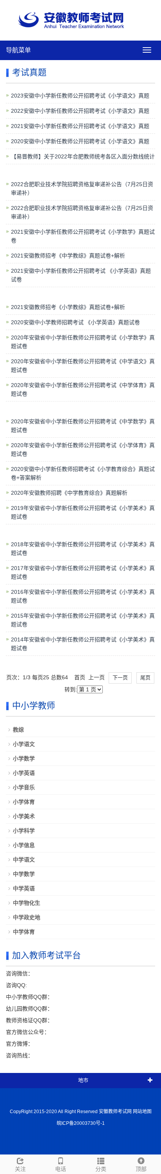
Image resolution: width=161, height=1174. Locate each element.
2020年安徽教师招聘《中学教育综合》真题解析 (69, 493)
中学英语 (24, 888)
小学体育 (24, 802)
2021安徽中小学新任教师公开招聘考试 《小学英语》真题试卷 (81, 275)
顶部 (141, 1169)
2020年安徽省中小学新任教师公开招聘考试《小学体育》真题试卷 (83, 449)
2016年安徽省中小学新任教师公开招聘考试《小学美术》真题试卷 (83, 596)
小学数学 (24, 758)
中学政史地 (26, 917)
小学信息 (24, 845)
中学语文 (24, 859)
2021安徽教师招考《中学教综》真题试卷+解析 (68, 255)
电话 (60, 1169)
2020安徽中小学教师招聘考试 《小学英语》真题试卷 (75, 322)
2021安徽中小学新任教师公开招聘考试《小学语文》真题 (80, 126)
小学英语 (24, 773)
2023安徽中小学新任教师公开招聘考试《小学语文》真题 (80, 95)
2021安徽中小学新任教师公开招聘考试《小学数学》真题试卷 (83, 236)
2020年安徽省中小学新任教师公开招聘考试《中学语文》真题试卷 (83, 365)
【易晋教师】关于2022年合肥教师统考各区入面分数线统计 (83, 156)
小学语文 (24, 744)
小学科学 (24, 831)
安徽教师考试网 (115, 1111)
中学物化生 (26, 903)
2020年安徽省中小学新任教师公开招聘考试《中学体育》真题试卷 (83, 389)
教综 (18, 729)
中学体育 (24, 932)
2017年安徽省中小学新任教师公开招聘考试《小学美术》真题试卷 (83, 572)
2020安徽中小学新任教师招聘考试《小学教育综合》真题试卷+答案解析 (83, 473)
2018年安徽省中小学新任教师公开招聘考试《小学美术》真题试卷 (83, 548)
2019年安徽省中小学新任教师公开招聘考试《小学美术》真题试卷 (83, 512)
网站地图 (142, 1111)
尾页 (145, 677)
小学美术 (24, 816)
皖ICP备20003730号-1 (81, 1123)
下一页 (120, 677)
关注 (20, 1169)
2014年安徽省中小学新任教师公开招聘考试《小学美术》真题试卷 (83, 643)
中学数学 (24, 874)
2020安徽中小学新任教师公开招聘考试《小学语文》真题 (80, 141)
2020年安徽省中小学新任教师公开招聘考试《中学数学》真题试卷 (83, 425)
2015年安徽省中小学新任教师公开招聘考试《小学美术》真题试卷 (83, 620)
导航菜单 (18, 50)
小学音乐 (24, 787)
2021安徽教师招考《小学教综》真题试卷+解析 (68, 307)
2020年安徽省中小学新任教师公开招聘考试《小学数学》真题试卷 (83, 341)
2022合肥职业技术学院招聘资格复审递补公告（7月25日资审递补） (82, 188)
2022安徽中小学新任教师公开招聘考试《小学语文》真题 (80, 111)
